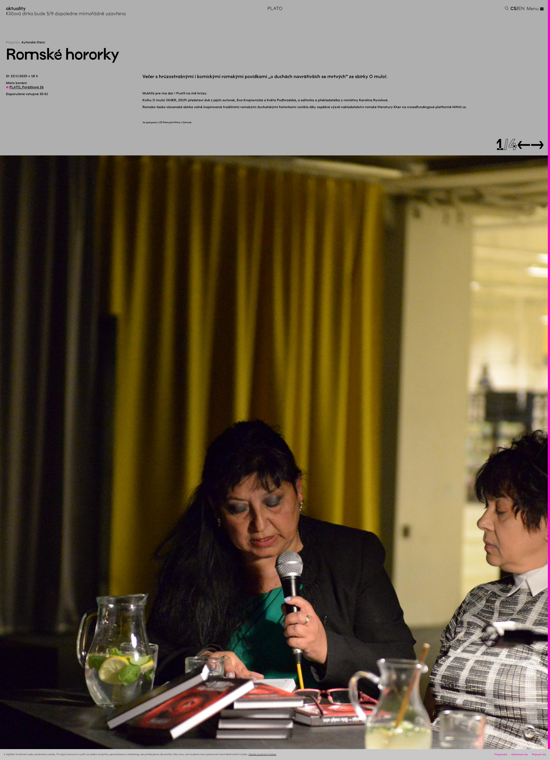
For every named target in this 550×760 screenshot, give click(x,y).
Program (13, 42)
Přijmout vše (539, 754)
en (521, 8)
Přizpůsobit (500, 754)
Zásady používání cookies (262, 754)
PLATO (274, 8)
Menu (535, 8)
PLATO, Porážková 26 (26, 87)
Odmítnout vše (519, 754)
